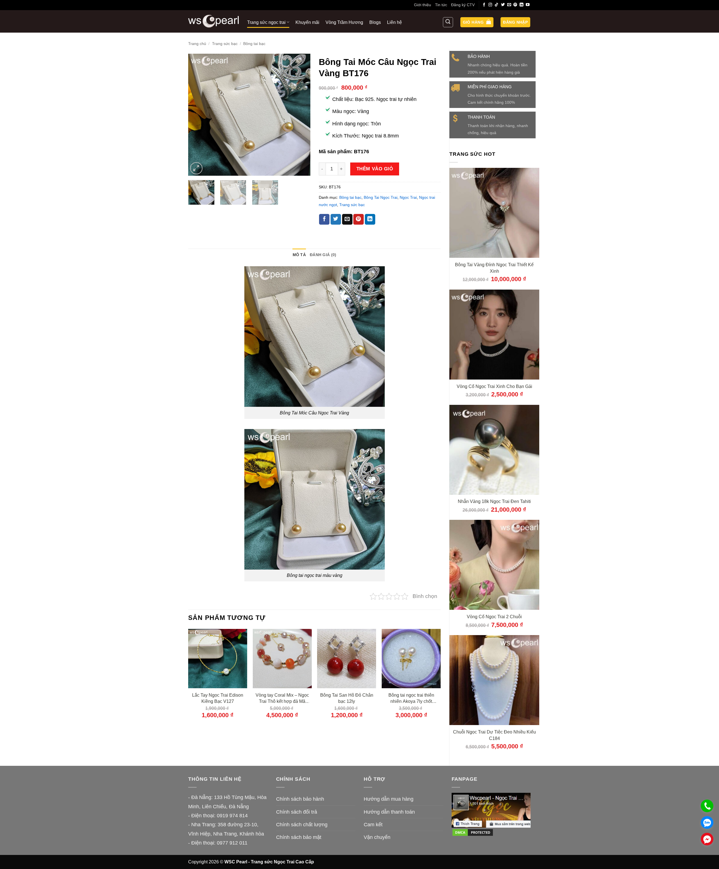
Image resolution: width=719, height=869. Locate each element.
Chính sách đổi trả (296, 812)
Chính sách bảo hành (300, 799)
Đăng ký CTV (463, 5)
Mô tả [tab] (299, 254)
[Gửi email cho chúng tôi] (509, 5)
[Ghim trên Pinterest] (358, 219)
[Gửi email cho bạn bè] (347, 219)
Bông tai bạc (254, 43)
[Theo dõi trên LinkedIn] (522, 5)
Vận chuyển (377, 837)
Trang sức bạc (225, 43)
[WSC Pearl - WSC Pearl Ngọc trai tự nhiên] (213, 21)
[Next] (301, 115)
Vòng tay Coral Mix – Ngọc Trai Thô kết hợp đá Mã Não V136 (282, 698)
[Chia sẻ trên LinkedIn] (370, 219)
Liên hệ (394, 22)
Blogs (375, 22)
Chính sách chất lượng (301, 824)
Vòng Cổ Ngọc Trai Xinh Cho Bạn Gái (494, 386)
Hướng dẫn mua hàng (388, 799)
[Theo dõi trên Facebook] (484, 5)
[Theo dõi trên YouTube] (528, 5)
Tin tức (441, 5)
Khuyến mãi (307, 22)
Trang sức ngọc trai (266, 22)
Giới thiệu (422, 5)
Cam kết (373, 824)
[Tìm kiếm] (448, 22)
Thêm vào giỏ (374, 168)
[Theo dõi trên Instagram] (490, 5)
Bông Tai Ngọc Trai (380, 197)
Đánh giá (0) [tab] (323, 254)
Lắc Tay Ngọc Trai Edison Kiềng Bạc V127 (217, 698)
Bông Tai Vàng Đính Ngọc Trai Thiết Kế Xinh (494, 268)
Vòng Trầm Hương (344, 22)
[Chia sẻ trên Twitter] (336, 219)
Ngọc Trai (408, 197)
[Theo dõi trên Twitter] (503, 5)
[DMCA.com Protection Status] (473, 832)
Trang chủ (197, 43)
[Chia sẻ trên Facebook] (324, 219)
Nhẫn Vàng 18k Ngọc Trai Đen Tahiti (494, 501)
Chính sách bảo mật (298, 837)
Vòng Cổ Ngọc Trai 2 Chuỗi (494, 616)
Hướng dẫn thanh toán (389, 812)
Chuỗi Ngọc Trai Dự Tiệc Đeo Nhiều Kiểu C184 (494, 735)
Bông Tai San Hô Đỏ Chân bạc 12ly (346, 698)
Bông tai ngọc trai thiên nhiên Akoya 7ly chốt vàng (411, 698)
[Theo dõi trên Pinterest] (515, 5)
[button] (476, 22)
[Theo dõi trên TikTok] (497, 5)
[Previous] (198, 115)
